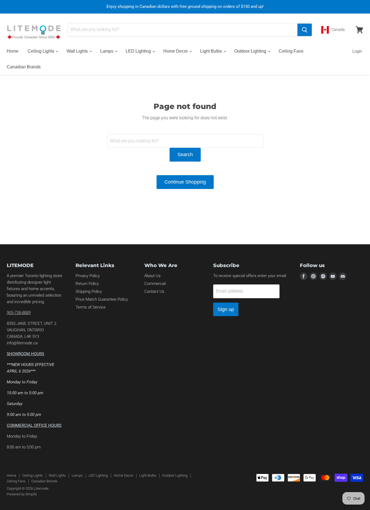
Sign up (226, 309)
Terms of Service (91, 307)
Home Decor (176, 51)
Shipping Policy (89, 291)
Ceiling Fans (291, 51)
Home (12, 51)
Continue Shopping (185, 182)
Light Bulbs (211, 51)
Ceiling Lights (41, 51)
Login (357, 51)
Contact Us (154, 291)
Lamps (107, 51)
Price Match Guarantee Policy (102, 299)
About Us (152, 275)
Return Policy (87, 283)
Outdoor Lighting (250, 51)
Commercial (155, 283)
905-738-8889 (19, 312)
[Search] (304, 30)
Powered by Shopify (22, 494)
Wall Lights (78, 51)
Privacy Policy (88, 275)
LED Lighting (139, 51)
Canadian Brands (24, 67)
